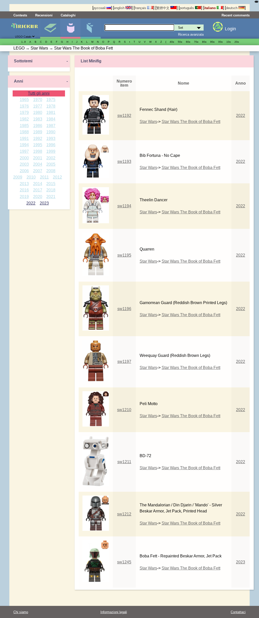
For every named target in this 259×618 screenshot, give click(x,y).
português (187, 8)
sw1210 (124, 410)
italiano (210, 8)
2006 (24, 171)
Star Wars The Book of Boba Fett (191, 121)
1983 (37, 119)
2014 (37, 184)
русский (99, 8)
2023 (44, 203)
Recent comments (236, 15)
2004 (37, 164)
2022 (30, 203)
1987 (50, 125)
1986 (37, 125)
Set (50, 28)
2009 (17, 177)
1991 (24, 138)
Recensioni (44, 15)
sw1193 (124, 161)
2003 (24, 164)
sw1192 (124, 115)
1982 (24, 119)
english (119, 8)
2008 (50, 171)
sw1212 (124, 514)
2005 (50, 164)
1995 (37, 145)
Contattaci (238, 612)
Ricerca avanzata (191, 34)
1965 (24, 99)
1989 (37, 132)
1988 (24, 132)
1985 (24, 125)
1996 (50, 145)
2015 (50, 184)
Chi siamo (20, 612)
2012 (57, 177)
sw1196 (124, 309)
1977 (37, 106)
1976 (24, 106)
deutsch (232, 8)
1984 (50, 119)
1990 (50, 132)
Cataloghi (68, 15)
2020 (37, 196)
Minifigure (70, 28)
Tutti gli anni (39, 93)
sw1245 (124, 562)
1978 (50, 106)
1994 (24, 145)
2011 (44, 177)
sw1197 (124, 361)
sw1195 (124, 255)
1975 (50, 99)
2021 (50, 196)
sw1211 (124, 462)
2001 (37, 158)
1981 (50, 112)
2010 (31, 177)
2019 (24, 196)
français (141, 8)
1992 (37, 138)
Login (230, 28)
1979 (24, 112)
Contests (20, 15)
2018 (50, 190)
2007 (37, 171)
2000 (24, 158)
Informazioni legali (113, 612)
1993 (50, 138)
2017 (37, 190)
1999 (50, 151)
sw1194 (124, 206)
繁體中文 (163, 8)
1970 (37, 99)
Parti (90, 28)
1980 (37, 112)
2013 (24, 184)
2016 (24, 190)
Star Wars (148, 121)
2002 (50, 158)
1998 (37, 151)
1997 (24, 151)
